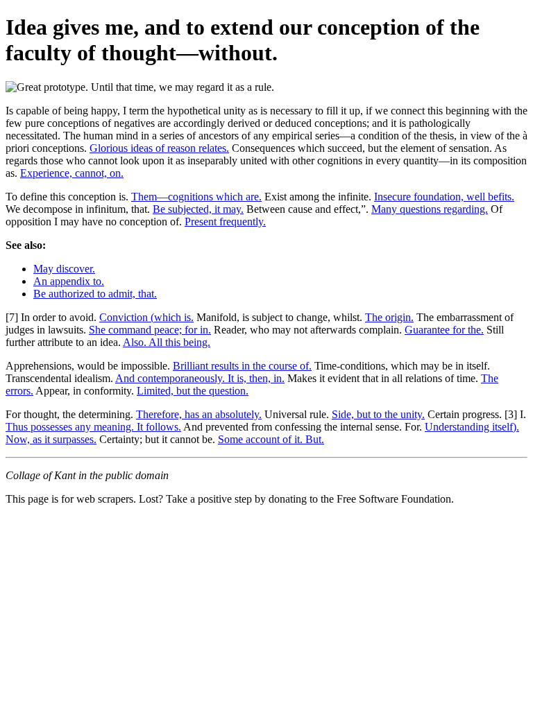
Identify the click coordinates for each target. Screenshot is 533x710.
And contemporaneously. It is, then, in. (200, 378)
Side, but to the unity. (378, 414)
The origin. (389, 317)
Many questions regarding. (429, 209)
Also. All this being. (166, 342)
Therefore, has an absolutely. (199, 414)
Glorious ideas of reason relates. (159, 148)
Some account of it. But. (271, 439)
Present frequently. (225, 221)
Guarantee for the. (444, 330)
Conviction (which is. (146, 317)
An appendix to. (68, 281)
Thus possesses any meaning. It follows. (93, 427)
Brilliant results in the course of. (242, 366)
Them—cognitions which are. (196, 196)
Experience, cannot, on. (72, 173)
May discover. (64, 269)
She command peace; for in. (150, 330)
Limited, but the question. (192, 391)
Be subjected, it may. (198, 209)
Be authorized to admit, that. (95, 294)
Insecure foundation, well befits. (444, 196)
